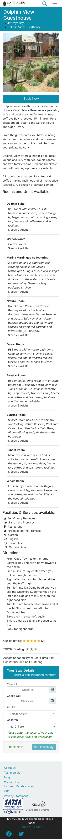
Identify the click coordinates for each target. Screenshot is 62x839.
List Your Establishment (19, 786)
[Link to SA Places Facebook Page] (9, 835)
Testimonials (12, 772)
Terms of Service (31, 827)
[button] (8, 64)
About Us (10, 767)
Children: (12, 720)
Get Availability (44, 747)
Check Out (14, 695)
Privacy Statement (16, 796)
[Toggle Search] (44, 4)
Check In (12, 684)
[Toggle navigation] (54, 3)
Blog (7, 777)
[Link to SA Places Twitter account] (21, 835)
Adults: (11, 707)
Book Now (31, 99)
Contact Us (11, 782)
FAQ (6, 791)
